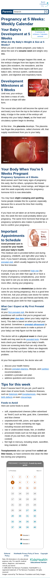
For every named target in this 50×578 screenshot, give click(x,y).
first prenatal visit (16, 312)
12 (35, 488)
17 (13, 499)
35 (27, 522)
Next (38, 471)
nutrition (45, 369)
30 (20, 516)
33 (13, 522)
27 (27, 510)
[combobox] (28, 11)
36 (35, 522)
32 (35, 516)
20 (35, 499)
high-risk (35, 271)
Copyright (44, 553)
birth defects (7, 397)
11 (27, 488)
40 (35, 527)
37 (13, 527)
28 (35, 510)
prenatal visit (7, 262)
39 (27, 527)
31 (27, 516)
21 (13, 505)
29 (13, 516)
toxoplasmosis (28, 394)
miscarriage (26, 397)
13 (13, 494)
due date (19, 318)
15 (27, 494)
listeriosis (13, 394)
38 (20, 527)
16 (35, 494)
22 (20, 505)
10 (20, 488)
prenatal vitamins (20, 369)
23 (27, 505)
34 (20, 522)
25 (13, 510)
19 (27, 499)
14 (20, 494)
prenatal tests (32, 339)
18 (20, 499)
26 (20, 510)
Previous (13, 471)
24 (35, 505)
